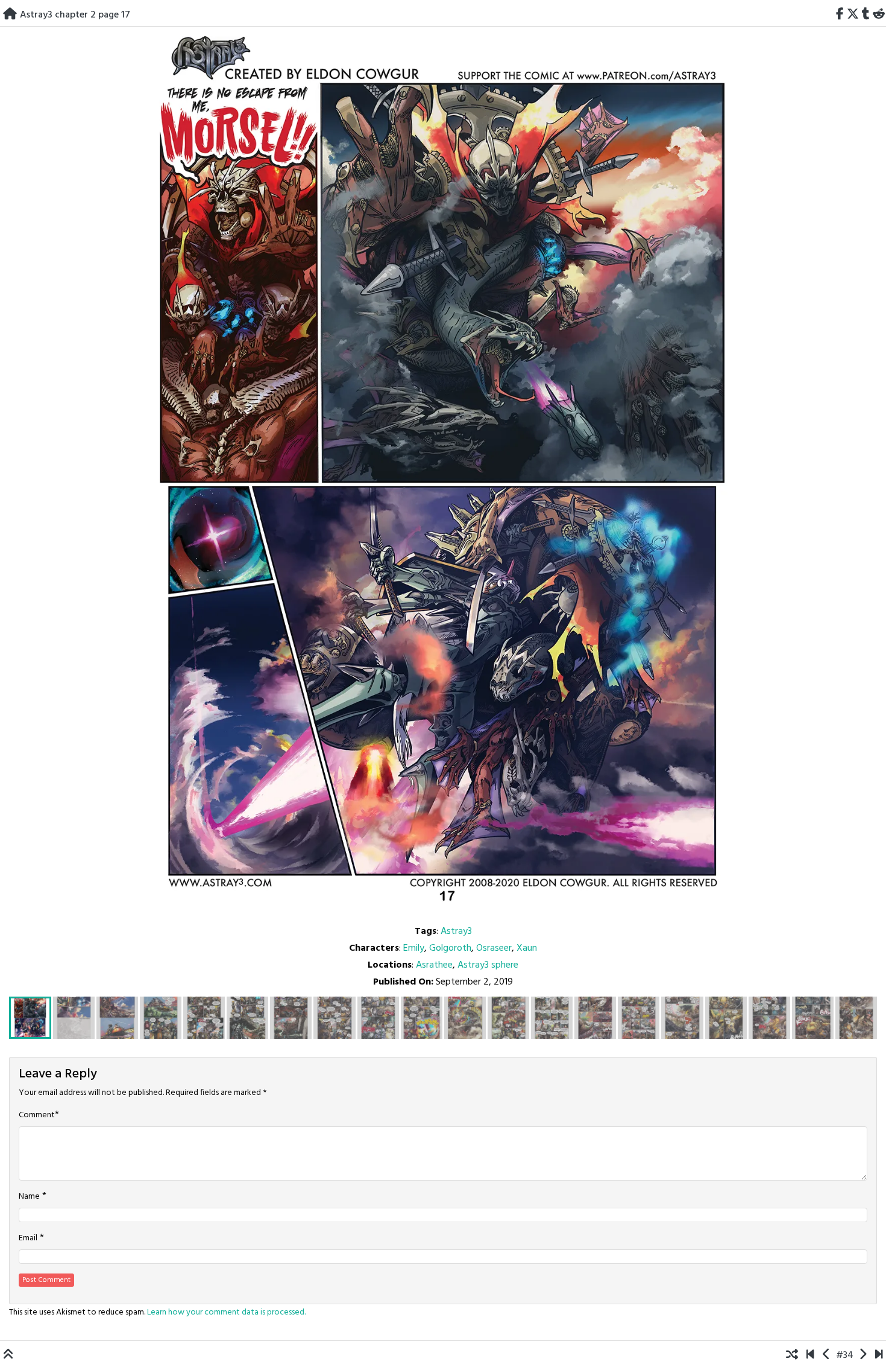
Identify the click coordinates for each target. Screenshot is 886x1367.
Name (29, 1197)
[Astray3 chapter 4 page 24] (879, 1355)
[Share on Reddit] (878, 15)
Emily (413, 948)
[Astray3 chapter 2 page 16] (827, 1355)
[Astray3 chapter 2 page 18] (863, 1355)
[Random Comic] (792, 1355)
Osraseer (494, 948)
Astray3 (456, 931)
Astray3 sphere (487, 965)
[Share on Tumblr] (865, 15)
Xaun (527, 948)
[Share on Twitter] (853, 15)
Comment (37, 1115)
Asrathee (434, 965)
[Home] (10, 15)
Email (28, 1238)
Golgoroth (450, 948)
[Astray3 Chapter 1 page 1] (810, 1355)
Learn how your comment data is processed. (226, 1312)
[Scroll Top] (8, 1355)
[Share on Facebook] (840, 15)
